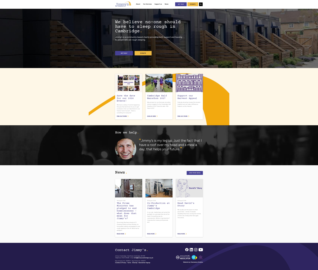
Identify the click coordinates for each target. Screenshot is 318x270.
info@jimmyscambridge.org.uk (143, 258)
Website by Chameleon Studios (193, 262)
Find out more (122, 116)
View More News (195, 173)
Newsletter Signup (144, 262)
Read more (120, 233)
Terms (129, 262)
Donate (193, 4)
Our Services (147, 4)
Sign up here (151, 116)
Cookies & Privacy (120, 262)
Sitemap (134, 262)
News (166, 4)
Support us (158, 4)
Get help (181, 4)
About (138, 4)
